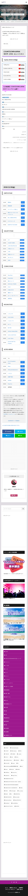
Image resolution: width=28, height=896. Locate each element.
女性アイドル (7, 696)
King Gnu (10, 383)
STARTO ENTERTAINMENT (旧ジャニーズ (13, 658)
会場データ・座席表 (9, 686)
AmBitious (7, 772)
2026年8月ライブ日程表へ (14, 420)
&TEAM (6, 747)
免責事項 (21, 887)
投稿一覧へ (13, 495)
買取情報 (7, 721)
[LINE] (20, 436)
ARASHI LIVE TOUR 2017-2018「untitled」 (13, 781)
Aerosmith (7, 763)
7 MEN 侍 (7, 754)
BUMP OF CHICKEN (12, 224)
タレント (7, 676)
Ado (23, 760)
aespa (13, 763)
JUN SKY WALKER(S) (12, 331)
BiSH (9, 260)
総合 (6, 714)
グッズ (6, 669)
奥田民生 (10, 298)
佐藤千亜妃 (10, 376)
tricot (9, 286)
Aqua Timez (14, 775)
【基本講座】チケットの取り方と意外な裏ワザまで (13, 573)
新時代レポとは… (13, 887)
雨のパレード (11, 281)
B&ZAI (6, 794)
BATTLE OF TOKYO (9, 806)
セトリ (6, 672)
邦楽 (6, 724)
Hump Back (10, 278)
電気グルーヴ (11, 254)
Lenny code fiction (12, 334)
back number (17, 797)
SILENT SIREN (11, 242)
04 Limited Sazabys (14, 747)
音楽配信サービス (8, 735)
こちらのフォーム (11, 414)
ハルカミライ (11, 320)
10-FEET (6, 750)
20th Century (14, 750)
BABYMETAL (17, 794)
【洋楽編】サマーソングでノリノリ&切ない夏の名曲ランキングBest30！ (14, 640)
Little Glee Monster (12, 245)
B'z (11, 794)
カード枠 (7, 665)
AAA (12, 757)
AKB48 (18, 769)
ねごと (9, 324)
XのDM (5, 414)
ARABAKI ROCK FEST (9, 778)
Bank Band (7, 803)
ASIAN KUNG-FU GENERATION (11, 787)
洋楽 (6, 710)
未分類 (6, 707)
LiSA (9, 251)
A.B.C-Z (6, 757)
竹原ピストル (11, 248)
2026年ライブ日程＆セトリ (9, 598)
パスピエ (10, 373)
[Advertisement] (14, 166)
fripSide (9, 380)
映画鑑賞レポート (8, 703)
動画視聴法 (7, 689)
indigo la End (11, 289)
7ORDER (13, 754)
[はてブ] (8, 436)
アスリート (7, 662)
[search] (23, 508)
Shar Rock (10, 275)
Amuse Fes (14, 772)
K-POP (6, 651)
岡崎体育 (10, 205)
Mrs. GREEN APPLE (12, 217)
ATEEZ (6, 790)
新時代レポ (17, 892)
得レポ (6, 700)
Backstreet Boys (8, 800)
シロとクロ (10, 313)
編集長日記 (7, 717)
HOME (3, 21)
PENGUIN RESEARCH (13, 369)
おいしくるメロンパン (13, 295)
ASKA (21, 787)
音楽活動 (7, 728)
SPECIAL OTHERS (12, 284)
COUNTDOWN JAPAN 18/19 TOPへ (11, 425)
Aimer (6, 769)
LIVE (11, 14)
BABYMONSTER (8, 797)
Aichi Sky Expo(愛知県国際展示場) (11, 766)
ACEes (17, 757)
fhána (9, 366)
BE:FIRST (17, 806)
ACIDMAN (17, 760)
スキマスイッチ (11, 221)
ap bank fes (7, 775)
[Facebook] (8, 431)
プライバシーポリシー (10, 889)
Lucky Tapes (10, 338)
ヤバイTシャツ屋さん (13, 209)
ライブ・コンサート (9, 683)
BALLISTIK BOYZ (18, 800)
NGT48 (9, 327)
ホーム (6, 887)
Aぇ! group (21, 790)
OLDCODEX (10, 317)
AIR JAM (12, 769)
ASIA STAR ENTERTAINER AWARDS (11, 784)
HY (9, 240)
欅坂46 (9, 202)
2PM (20, 750)
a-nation (19, 754)
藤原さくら (10, 292)
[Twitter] (20, 431)
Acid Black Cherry (8, 760)
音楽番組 (7, 731)
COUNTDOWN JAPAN (18, 14)
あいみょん (10, 257)
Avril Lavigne (13, 790)
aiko (22, 766)
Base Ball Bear (15, 803)
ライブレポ (7, 679)
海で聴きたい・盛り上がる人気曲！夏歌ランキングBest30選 (13, 623)
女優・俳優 (7, 693)
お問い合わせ (20, 889)
